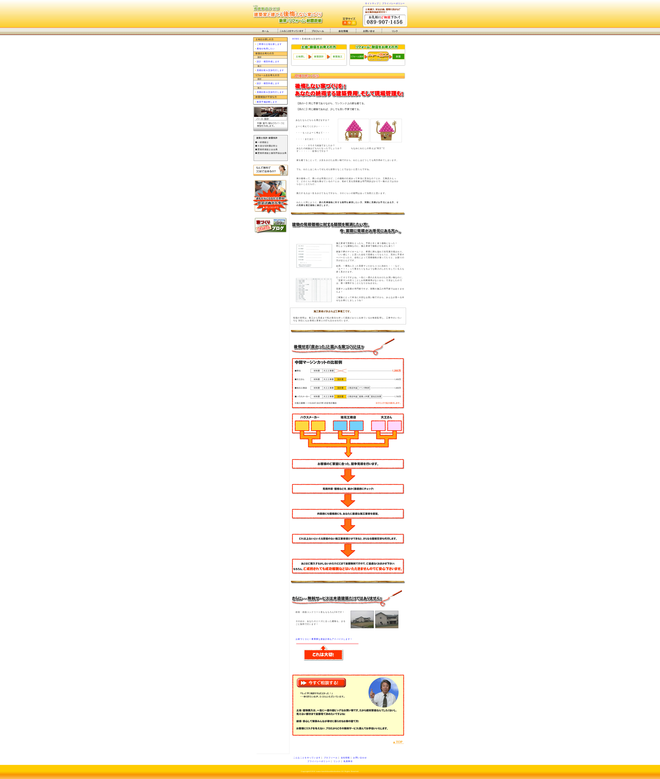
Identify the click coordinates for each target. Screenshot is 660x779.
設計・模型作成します (268, 61)
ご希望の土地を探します (269, 44)
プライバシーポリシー (393, 3)
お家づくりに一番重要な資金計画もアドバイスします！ (324, 639)
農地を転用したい (266, 48)
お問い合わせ (360, 757)
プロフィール (331, 757)
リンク (336, 761)
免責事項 (348, 761)
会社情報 (345, 757)
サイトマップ (372, 3)
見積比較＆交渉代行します (270, 70)
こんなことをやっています (307, 757)
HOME (295, 39)
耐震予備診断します (267, 102)
